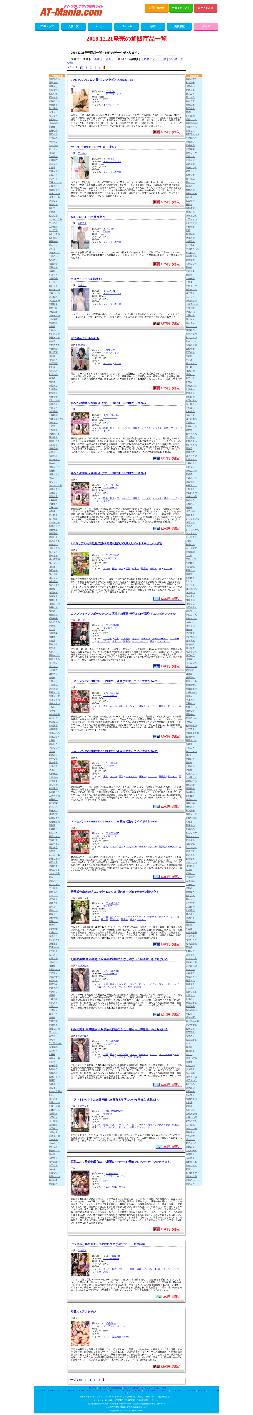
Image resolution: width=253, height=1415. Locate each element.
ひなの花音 (54, 873)
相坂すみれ (54, 79)
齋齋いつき (54, 441)
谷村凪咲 (190, 670)
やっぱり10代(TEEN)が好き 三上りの (94, 146)
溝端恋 (52, 1017)
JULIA (189, 581)
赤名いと (190, 112)
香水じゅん (191, 341)
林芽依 (52, 851)
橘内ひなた (191, 662)
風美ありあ (54, 337)
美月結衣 (53, 1025)
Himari (189, 869)
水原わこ (53, 1006)
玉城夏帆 (190, 677)
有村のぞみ (191, 193)
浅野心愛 (53, 130)
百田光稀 (190, 1073)
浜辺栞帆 (190, 844)
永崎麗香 (53, 725)
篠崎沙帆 (53, 533)
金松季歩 (190, 348)
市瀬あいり (54, 252)
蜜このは (53, 1032)
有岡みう (190, 186)
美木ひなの (191, 962)
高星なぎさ (54, 655)
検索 (153, 26)
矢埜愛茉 (53, 1113)
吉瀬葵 (52, 378)
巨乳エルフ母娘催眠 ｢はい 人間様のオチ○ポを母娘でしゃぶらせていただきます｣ (121, 1161)
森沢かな (190, 1087)
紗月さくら (54, 489)
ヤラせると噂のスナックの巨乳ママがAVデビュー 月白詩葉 (108, 1244)
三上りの (82, 153)
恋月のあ (53, 404)
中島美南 (53, 729)
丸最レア (190, 951)
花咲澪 (52, 825)
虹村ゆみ (190, 796)
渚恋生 (52, 751)
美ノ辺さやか (55, 1043)
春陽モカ (190, 858)
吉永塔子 (190, 1158)
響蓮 (51, 877)
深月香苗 (53, 1021)
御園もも (53, 1014)
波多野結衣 (191, 818)
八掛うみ (190, 1110)
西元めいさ (191, 799)
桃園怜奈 (190, 1069)
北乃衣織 (53, 374)
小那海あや (191, 300)
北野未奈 (190, 393)
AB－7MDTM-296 (114, 1111)
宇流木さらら (192, 249)
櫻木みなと (54, 463)
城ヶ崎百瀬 (54, 559)
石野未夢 (53, 241)
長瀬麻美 (190, 736)
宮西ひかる (191, 1039)
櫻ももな (53, 481)
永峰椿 (189, 744)
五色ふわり (191, 467)
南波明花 (53, 788)
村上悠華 (190, 1051)
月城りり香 (54, 696)
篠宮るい (53, 544)
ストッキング (163, 641)
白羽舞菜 (53, 592)
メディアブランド (112, 94)
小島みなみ (191, 470)
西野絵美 (190, 788)
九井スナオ (191, 459)
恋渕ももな (191, 456)
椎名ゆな (190, 563)
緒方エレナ (83, 898)
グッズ (206, 26)
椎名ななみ (54, 522)
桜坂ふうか (54, 467)
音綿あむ (53, 330)
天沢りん (53, 164)
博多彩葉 (53, 814)
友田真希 (190, 729)
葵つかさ (190, 97)
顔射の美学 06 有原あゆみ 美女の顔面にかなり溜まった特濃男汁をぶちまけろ (119, 959)
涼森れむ (190, 622)
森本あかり (54, 1099)
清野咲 (52, 637)
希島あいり (191, 385)
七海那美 (53, 781)
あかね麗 (190, 116)
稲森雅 (52, 271)
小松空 (52, 426)
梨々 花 (81, 620)
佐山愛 (189, 555)
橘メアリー (191, 666)
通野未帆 (190, 714)
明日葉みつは (192, 134)
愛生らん (53, 97)
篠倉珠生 (53, 529)
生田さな (53, 223)
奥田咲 (189, 274)
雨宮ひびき (191, 167)
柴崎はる (190, 577)
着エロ (117, 172)
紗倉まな (190, 515)
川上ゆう (190, 367)
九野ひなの (191, 426)
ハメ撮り (125, 638)
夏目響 (189, 762)
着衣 (166, 428)
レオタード (151, 916)
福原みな (190, 888)
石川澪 (189, 197)
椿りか (189, 696)
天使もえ (190, 156)
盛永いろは (54, 744)
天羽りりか (191, 153)
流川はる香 (191, 1176)
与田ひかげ (54, 1161)
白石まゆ (53, 574)
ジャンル (126, 26)
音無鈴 (52, 326)
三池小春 (190, 954)
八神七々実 (54, 1106)
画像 (97, 59)
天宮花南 (190, 164)
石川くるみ (54, 234)
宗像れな (53, 1073)
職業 (105, 428)
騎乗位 (144, 568)
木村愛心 (190, 408)
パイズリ (105, 430)
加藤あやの (191, 345)
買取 (164, 1388)
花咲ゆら (53, 829)
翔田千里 (190, 585)
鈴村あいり (191, 618)
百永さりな (191, 1076)
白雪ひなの (54, 603)
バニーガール (103, 641)
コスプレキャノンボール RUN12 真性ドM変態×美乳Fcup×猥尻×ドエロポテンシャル (123, 613)
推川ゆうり (191, 289)
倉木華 (189, 430)
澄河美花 (190, 626)
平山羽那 (53, 888)
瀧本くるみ (54, 659)
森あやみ (190, 1084)
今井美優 (53, 278)
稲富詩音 (53, 263)
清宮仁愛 (190, 415)
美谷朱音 (190, 984)
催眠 (114, 1187)
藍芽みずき (191, 79)
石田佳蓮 (190, 201)
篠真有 (189, 574)
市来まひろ (191, 215)
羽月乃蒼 (190, 851)
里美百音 (53, 496)
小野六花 (190, 311)
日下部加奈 (191, 419)
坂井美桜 (53, 448)
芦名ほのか (191, 138)
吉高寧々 (190, 1154)
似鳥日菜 (190, 803)
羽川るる (53, 286)
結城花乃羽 (54, 1136)
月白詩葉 (82, 1250)
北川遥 (52, 367)
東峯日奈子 (54, 714)
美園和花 (190, 980)
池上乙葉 (53, 230)
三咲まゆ (53, 999)
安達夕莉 (190, 145)
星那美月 (82, 223)
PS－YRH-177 (112, 415)
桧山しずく (54, 884)
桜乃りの (190, 511)
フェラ (174, 428)
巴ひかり (190, 722)
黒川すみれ (191, 444)
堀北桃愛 (53, 929)
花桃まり (82, 285)
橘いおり (53, 666)
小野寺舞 (190, 308)
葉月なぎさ (54, 818)
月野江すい (191, 685)
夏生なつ (53, 759)
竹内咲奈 (53, 662)
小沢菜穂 (53, 319)
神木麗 (189, 359)
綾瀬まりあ (54, 197)
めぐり (189, 1054)
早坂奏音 (53, 847)
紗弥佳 (52, 511)
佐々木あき (191, 533)
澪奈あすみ (54, 977)
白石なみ (53, 570)
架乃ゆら (190, 352)
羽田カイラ (54, 836)
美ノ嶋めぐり (192, 1021)
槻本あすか (54, 703)
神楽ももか (191, 326)
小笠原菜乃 (54, 300)
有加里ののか (192, 123)
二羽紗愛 (190, 903)
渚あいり (190, 755)
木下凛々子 (191, 404)
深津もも (53, 895)
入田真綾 (190, 245)
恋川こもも (54, 400)
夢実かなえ (54, 1150)
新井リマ (190, 175)
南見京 (52, 1036)
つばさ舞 (190, 699)
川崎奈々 (53, 359)
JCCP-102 (110, 291)
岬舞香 (52, 995)
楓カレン (190, 319)
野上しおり (54, 807)
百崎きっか (54, 1084)
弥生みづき (191, 1121)
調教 (105, 1272)
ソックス (158, 1124)
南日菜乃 (190, 1014)
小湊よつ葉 (191, 496)
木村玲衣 (190, 411)
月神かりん (54, 692)
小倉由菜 (190, 278)
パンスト (157, 428)
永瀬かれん (54, 733)
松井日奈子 (191, 932)
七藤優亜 (53, 773)
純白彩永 (53, 951)
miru (188, 1043)
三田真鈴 (190, 988)
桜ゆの (189, 526)
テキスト (108, 59)
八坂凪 (189, 1102)
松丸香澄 (190, 936)
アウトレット (143, 1127)
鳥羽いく (53, 718)
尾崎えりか (191, 286)
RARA (52, 1169)
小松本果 (53, 430)
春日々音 (53, 862)
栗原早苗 (53, 393)
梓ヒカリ (190, 141)
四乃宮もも (54, 541)
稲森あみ (53, 267)
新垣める (53, 204)
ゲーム (122, 1187)
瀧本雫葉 (190, 640)
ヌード (117, 104)
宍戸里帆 (190, 566)
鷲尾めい (190, 1180)
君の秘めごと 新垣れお (85, 338)
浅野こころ (191, 127)
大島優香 (190, 260)
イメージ (107, 104)
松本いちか (191, 940)
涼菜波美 (53, 633)
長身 (112, 984)
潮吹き (136, 428)
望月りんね (54, 1028)
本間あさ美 (54, 940)
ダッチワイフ (53, 1391)
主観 (132, 1127)
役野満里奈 (191, 1099)
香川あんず (54, 334)
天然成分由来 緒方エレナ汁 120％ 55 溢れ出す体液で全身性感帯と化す (115, 891)
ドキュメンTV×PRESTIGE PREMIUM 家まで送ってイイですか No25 (114, 681)
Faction (106, 231)
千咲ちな (53, 681)
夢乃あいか (191, 1143)
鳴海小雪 (53, 784)
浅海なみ (53, 138)
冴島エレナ (83, 1106)
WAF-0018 (111, 1323)
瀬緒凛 (52, 640)
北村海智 (190, 396)
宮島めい (190, 1036)
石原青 (189, 204)
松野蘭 (52, 966)
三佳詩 (52, 1062)
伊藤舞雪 (190, 238)
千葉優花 (53, 685)
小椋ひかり (54, 311)
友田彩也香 (191, 725)
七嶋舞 (189, 770)
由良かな (190, 1147)
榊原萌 (189, 507)
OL (118, 428)
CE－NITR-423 (113, 1256)
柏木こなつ (191, 334)
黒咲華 (189, 448)
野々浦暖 (190, 810)
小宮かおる (54, 433)
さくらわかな (192, 529)
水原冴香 (53, 1002)
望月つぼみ (191, 1058)
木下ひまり (191, 400)
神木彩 (189, 356)
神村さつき (54, 345)
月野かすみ (191, 688)
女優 (105, 916)
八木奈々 (190, 1095)
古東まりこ (191, 485)
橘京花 (189, 659)
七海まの (53, 777)
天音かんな (54, 171)
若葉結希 (53, 1180)
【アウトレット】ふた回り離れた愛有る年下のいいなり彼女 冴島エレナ (116, 1099)
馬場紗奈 (53, 840)
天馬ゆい (190, 703)
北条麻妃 (190, 910)
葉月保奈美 (54, 821)
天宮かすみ (54, 189)
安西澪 (52, 212)
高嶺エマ (53, 651)
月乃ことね (54, 699)
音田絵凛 (53, 323)
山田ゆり (53, 1128)
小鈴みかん (191, 478)
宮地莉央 (53, 1051)
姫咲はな (190, 873)
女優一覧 (73, 26)
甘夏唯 (52, 167)
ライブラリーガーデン (114, 1176)
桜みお (52, 478)
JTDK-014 (110, 91)
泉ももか (53, 245)
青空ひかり (191, 104)
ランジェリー (165, 984)
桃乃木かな (191, 1080)
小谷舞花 (53, 415)
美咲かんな (191, 966)
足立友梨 (190, 149)
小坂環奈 (53, 411)
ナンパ (106, 568)
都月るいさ (191, 718)
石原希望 (190, 208)
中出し (135, 568)
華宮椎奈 (53, 348)
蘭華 (188, 1169)
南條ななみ (191, 781)
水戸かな (190, 995)
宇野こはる (54, 293)
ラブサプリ (164, 1391)
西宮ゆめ (190, 792)
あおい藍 (53, 93)
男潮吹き (114, 919)
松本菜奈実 (191, 943)
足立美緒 (53, 156)
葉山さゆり (191, 847)
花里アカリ (54, 832)
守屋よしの (54, 1102)
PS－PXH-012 (112, 625)
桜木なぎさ (54, 459)
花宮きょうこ (192, 836)
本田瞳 (189, 929)
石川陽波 (53, 238)
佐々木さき (191, 537)
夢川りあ (53, 1147)
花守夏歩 (190, 840)
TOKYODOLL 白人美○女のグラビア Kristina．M (102, 79)
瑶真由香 (53, 866)
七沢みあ (190, 766)
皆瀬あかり (191, 999)
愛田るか (53, 82)
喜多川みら (54, 371)
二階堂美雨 (54, 796)
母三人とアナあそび (83, 1311)
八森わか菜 (191, 1117)
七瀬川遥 (53, 766)
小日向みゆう (192, 492)
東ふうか (53, 149)
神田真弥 (53, 363)
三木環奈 (53, 518)
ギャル (113, 706)
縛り (150, 1124)
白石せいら (54, 563)
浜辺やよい (54, 844)
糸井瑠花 (190, 234)
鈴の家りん (191, 614)
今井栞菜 (190, 241)
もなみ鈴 (190, 1065)
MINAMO (191, 1017)
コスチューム (176, 1391)
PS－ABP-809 (112, 971)
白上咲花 (190, 592)
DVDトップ (47, 26)
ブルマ (113, 1124)
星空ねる (53, 910)
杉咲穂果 (53, 618)
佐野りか (53, 507)
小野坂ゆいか (192, 304)
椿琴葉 (52, 711)
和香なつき (54, 1172)
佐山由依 (53, 515)
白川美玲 (53, 581)
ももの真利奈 (55, 1091)
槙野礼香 (53, 943)
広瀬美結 (190, 881)
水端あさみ (191, 977)
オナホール (40, 1391)
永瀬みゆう (54, 736)
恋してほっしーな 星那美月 (88, 216)
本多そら (53, 936)
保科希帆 (53, 917)
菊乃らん (190, 378)
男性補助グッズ (150, 1391)
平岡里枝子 (191, 877)
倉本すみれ (191, 433)
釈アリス (53, 552)
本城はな (53, 932)
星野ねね (53, 921)
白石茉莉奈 (191, 589)
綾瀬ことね (54, 193)
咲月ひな (53, 492)
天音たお (53, 175)
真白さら (53, 954)
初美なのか (191, 832)
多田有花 (190, 655)
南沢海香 (190, 1006)
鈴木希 (52, 629)
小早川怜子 (191, 489)
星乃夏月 (190, 914)
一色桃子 (190, 226)
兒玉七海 (190, 481)
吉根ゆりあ (191, 1161)
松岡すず (53, 958)
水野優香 (190, 973)
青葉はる (53, 104)
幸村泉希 (190, 1136)
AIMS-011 (110, 350)
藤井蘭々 (190, 892)
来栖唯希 (53, 396)
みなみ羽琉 (191, 1010)
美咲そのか (54, 988)
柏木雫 (52, 341)
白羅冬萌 (190, 600)
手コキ (104, 919)
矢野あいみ (54, 1110)
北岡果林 (190, 389)
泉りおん (190, 212)
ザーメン (145, 638)
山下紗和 (53, 1117)
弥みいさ (53, 178)
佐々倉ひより (55, 485)
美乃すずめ (191, 1025)
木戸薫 (52, 382)
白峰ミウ (190, 603)
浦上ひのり (54, 297)
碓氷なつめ (54, 289)
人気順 (145, 59)
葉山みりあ (54, 855)
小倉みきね (54, 315)
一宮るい (53, 256)
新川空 (52, 208)
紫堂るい (190, 570)
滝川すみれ (191, 637)
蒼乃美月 (190, 108)
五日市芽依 (191, 223)
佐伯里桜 (53, 444)
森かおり (53, 1095)
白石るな (53, 577)
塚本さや (53, 688)
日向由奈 (190, 866)
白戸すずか (54, 585)
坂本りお (53, 452)
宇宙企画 (107, 1114)
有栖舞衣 (190, 189)
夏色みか (53, 755)
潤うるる (53, 555)
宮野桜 (52, 1054)
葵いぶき (190, 93)
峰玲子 (52, 1039)
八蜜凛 (189, 821)
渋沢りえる (54, 548)
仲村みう (190, 747)
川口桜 (52, 356)
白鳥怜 (52, 589)
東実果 (52, 153)
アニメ (106, 1187)
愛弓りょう (191, 171)
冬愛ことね (191, 707)
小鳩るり (53, 422)
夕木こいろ (191, 1128)
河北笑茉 (53, 352)
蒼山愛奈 (53, 108)
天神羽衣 (53, 160)
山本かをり (54, 1132)
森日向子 (190, 1091)
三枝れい (190, 504)
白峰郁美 (53, 600)
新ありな (190, 182)
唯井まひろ (191, 651)
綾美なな (53, 201)
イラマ (135, 638)
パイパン (126, 428)
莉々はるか (191, 1172)
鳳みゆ (189, 267)
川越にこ (190, 374)
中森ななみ (54, 747)
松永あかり (54, 962)
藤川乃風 (190, 895)
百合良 (52, 1154)
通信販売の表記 (115, 1388)
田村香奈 (53, 674)
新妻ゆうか (54, 792)
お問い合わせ (156, 7)
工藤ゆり (190, 422)
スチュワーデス (160, 638)
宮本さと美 (54, 1058)
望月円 (52, 1080)
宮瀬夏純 (53, 1047)
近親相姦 (116, 1336)
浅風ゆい (53, 119)
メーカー (100, 26)
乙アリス (190, 297)
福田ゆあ (53, 899)
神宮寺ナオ (191, 607)
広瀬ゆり (190, 884)
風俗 (112, 428)
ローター (80, 1391)
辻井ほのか (191, 692)
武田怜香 (190, 648)
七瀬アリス (191, 773)
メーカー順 (159, 59)
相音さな (53, 86)
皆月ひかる (191, 1002)
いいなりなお (55, 219)
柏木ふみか (191, 337)
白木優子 (190, 596)
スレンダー (131, 706)
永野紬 (52, 740)
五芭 (188, 230)
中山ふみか (191, 751)
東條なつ (190, 711)
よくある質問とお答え (150, 1388)
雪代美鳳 (190, 1132)
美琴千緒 (53, 984)
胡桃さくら (191, 441)
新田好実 (53, 803)
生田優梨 (53, 226)
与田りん (53, 1165)
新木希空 (190, 178)
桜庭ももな (54, 474)
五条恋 (189, 474)
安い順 (173, 59)
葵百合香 (190, 101)
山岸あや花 (191, 1113)
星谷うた (53, 914)
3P (160, 568)
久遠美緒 (53, 389)
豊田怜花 (53, 722)
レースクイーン (140, 641)
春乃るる (190, 855)
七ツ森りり (191, 777)
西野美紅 (53, 799)
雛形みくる (54, 869)
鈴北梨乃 (53, 626)
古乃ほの (190, 906)
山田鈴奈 (53, 1124)
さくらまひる (192, 518)
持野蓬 (189, 1062)
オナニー (168, 568)
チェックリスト (181, 7)
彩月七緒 (190, 544)
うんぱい (190, 252)
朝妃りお (190, 130)
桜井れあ (53, 456)
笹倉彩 (189, 541)
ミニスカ (146, 428)
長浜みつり (191, 740)
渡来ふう (190, 1184)
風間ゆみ (190, 330)
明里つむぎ (191, 119)
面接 (114, 568)
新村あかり (191, 784)
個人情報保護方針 (131, 1388)
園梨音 (52, 648)
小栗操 (189, 282)
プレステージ (110, 417)
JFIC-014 (110, 228)
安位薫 (189, 1106)
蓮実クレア (191, 814)
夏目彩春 (190, 759)
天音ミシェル (55, 182)
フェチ (106, 1269)
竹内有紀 (190, 644)
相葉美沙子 (54, 90)
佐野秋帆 (53, 500)
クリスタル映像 (111, 1258)
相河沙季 (190, 82)
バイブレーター (67, 1391)
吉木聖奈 (53, 1158)
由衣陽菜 (190, 1124)
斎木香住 (53, 437)
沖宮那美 (190, 271)
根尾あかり (191, 807)
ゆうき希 (53, 1139)
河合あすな (191, 363)
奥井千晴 (53, 308)
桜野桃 (52, 470)
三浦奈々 (53, 973)
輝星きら (53, 385)
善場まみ (53, 644)
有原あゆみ (83, 965)
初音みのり (191, 829)
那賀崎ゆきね (192, 733)
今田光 (52, 282)
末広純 (189, 611)
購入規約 (102, 1388)
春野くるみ (54, 858)
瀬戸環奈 (190, 633)
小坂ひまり (191, 463)
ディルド (90, 1391)
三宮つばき (191, 559)
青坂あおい (54, 101)
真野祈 (189, 947)
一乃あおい (191, 219)
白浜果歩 (53, 596)
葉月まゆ (190, 825)
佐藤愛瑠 (190, 552)
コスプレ (107, 638)
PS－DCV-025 (112, 693)
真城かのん (54, 947)
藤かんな (190, 899)
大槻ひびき (191, 263)
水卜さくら (191, 958)
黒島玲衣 (190, 452)
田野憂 (189, 674)
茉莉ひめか (54, 969)
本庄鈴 (189, 925)
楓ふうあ (190, 323)
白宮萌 (52, 611)
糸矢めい (53, 260)
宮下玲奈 (190, 1032)
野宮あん (53, 810)
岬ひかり (53, 991)
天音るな (53, 186)
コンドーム (137, 1391)
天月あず (190, 160)
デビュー (123, 1269)
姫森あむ (53, 881)
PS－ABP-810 (112, 903)
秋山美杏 (53, 116)
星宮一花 (190, 921)
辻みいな (53, 707)
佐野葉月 (53, 504)
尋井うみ (53, 892)
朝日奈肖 (53, 134)
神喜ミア (53, 408)
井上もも (53, 274)
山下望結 (53, 1121)
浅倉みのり (54, 123)
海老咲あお (191, 256)
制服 (105, 1124)
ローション (125, 1391)
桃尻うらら (54, 1087)
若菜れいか (54, 1176)
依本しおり (191, 1165)
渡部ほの (53, 1184)
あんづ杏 (53, 215)
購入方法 (92, 1388)
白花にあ (53, 607)
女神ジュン (54, 1076)
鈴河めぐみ (54, 622)
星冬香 (52, 925)
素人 (121, 568)
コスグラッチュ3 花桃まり (87, 279)
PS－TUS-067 (112, 555)
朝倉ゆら (53, 127)
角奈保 (189, 629)
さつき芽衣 (191, 548)
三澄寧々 (53, 1010)
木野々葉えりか (56, 419)
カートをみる (205, 7)
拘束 (94, 1127)
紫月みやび (54, 526)
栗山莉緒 (190, 437)
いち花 (52, 249)
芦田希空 (53, 141)
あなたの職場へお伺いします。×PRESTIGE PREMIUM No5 (108, 403)
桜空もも (190, 522)
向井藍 (189, 1047)
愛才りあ (190, 90)
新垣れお (82, 344)
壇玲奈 (52, 677)
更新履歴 (179, 26)
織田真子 (190, 293)
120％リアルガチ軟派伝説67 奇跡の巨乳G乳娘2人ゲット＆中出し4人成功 (116, 543)
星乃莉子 (190, 917)
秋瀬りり (53, 112)
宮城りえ (190, 1028)
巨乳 (128, 568)
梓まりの (53, 145)
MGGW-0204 (112, 1173)
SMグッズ (114, 1391)
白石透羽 (53, 566)
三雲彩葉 (53, 980)
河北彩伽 (190, 371)
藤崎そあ (53, 903)
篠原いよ (53, 537)
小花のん (190, 315)
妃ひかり (190, 382)
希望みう (53, 1069)
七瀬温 (52, 770)
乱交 (130, 987)
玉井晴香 (53, 670)
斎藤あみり (191, 500)
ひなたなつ (191, 862)
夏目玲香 (53, 762)
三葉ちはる (191, 991)
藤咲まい (53, 906)
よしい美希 (191, 1150)
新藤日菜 (53, 614)
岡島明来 (53, 304)
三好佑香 (53, 1065)
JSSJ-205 (110, 158)
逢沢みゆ (190, 86)
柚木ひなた (54, 1143)
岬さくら (190, 969)
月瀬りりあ (191, 681)
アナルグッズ (101, 1391)
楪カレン (190, 1139)
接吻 (161, 916)
